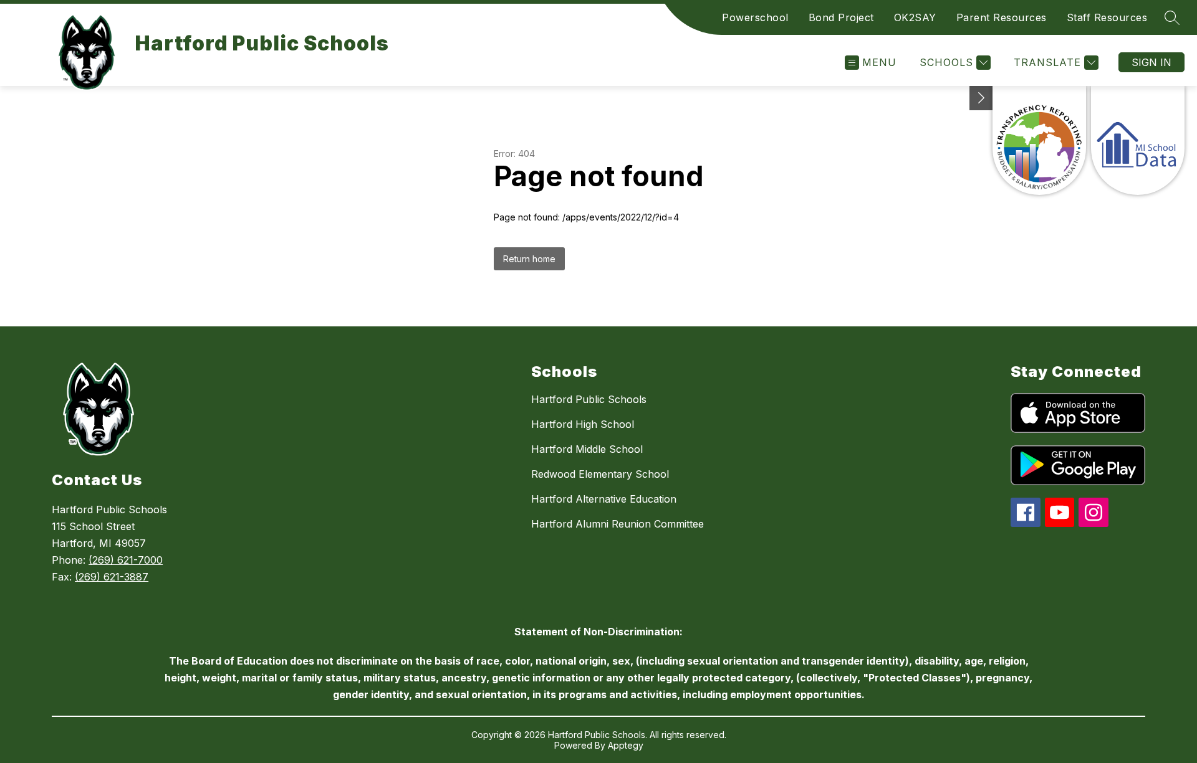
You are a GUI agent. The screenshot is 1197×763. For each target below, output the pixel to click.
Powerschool (755, 17)
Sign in (1151, 62)
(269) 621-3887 (111, 577)
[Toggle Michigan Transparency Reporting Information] (981, 98)
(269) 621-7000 (126, 560)
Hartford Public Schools (589, 399)
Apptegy (625, 745)
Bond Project (841, 17)
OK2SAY (915, 17)
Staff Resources (1107, 17)
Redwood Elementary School (600, 474)
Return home (529, 259)
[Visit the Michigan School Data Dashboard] (1138, 140)
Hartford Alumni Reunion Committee (617, 524)
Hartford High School (582, 424)
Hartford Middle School (587, 449)
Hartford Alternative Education (603, 499)
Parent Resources (1001, 17)
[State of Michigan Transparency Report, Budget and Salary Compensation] (1039, 140)
